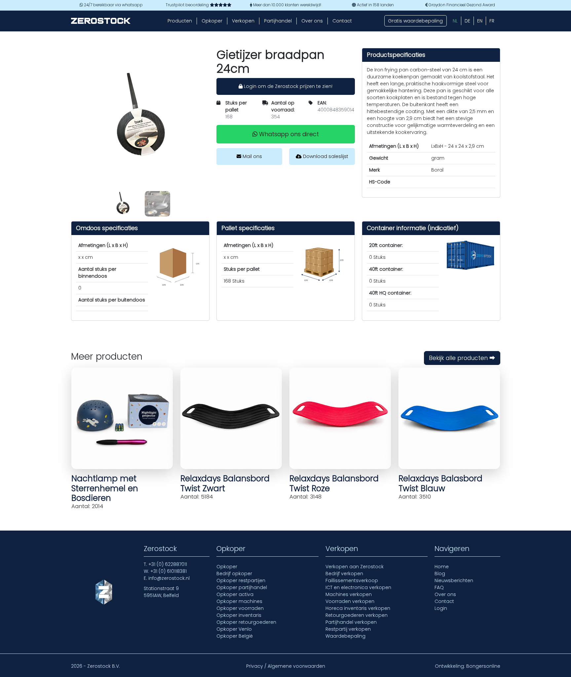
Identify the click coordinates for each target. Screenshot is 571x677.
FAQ (439, 587)
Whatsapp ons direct (288, 134)
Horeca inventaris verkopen (357, 608)
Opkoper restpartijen (240, 580)
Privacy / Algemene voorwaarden (285, 666)
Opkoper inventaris (238, 615)
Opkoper (212, 21)
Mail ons (251, 156)
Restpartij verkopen (348, 629)
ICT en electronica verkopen (358, 587)
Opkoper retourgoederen (246, 622)
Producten (180, 21)
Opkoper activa (234, 594)
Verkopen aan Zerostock (354, 566)
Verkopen (243, 21)
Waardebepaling (345, 636)
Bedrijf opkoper (234, 573)
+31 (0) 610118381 (168, 571)
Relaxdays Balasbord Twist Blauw (440, 483)
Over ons (312, 21)
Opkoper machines (239, 601)
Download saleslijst (325, 156)
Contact (342, 21)
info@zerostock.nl (169, 578)
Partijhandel (278, 21)
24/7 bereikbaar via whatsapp (113, 5)
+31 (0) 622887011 (167, 564)
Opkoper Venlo (234, 629)
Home (442, 566)
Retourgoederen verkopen (356, 615)
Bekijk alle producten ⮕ (462, 358)
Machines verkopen (348, 594)
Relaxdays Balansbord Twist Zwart (225, 483)
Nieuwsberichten (454, 580)
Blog (440, 573)
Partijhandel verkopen (351, 622)
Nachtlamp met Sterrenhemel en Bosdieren (104, 488)
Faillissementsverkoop (351, 580)
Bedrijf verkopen (344, 573)
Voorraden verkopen (349, 601)
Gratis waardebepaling (415, 21)
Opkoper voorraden (240, 608)
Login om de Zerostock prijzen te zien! (287, 86)
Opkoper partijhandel (241, 587)
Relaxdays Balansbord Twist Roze (334, 483)
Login (441, 608)
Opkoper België (234, 636)
